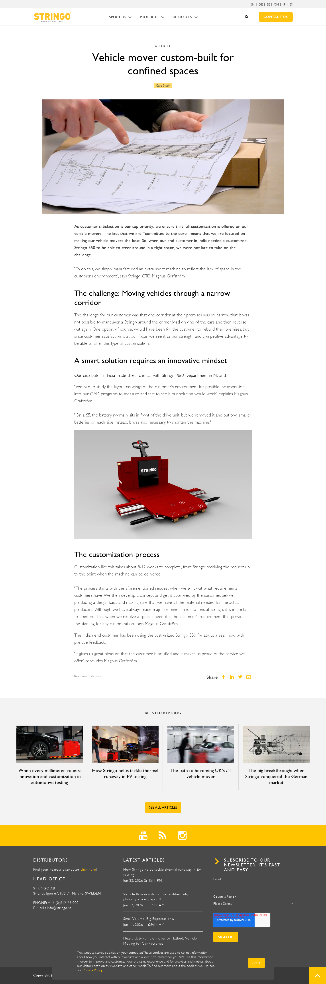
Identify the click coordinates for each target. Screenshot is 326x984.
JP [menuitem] (284, 4)
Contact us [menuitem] (275, 17)
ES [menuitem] (291, 4)
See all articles (163, 807)
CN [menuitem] (276, 4)
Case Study (163, 85)
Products (149, 17)
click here (88, 870)
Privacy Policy (92, 970)
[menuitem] (252, 4)
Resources (182, 17)
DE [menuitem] (261, 4)
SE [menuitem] (268, 4)
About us (117, 17)
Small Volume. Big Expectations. (148, 919)
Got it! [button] (256, 963)
